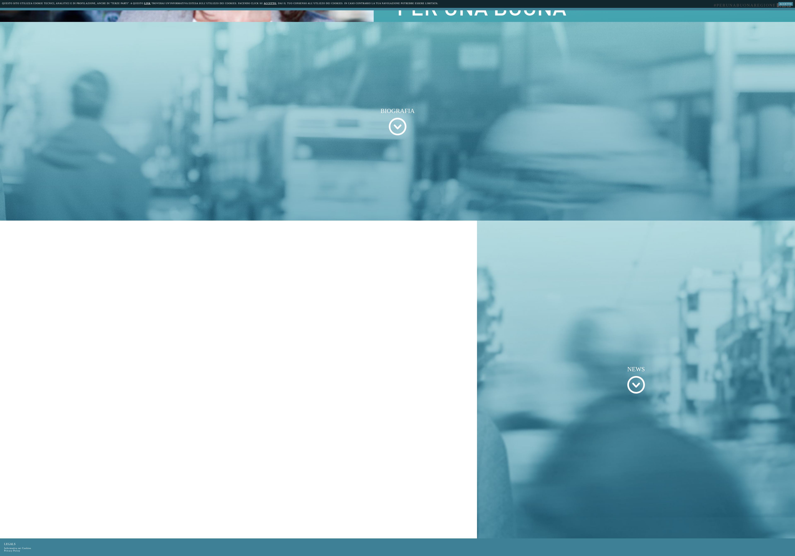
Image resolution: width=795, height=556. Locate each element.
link (147, 3)
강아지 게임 (46, 45)
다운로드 (350, 45)
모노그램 (458, 85)
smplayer (262, 62)
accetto (270, 3)
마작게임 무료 (338, 40)
